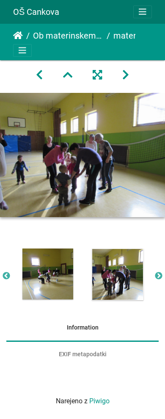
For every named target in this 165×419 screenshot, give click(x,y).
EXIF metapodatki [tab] (83, 354)
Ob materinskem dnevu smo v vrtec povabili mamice (68, 36)
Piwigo (99, 401)
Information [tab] (83, 327)
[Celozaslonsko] (97, 75)
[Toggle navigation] (142, 12)
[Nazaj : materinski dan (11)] (39, 75)
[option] (47, 274)
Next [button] (158, 276)
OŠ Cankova (36, 12)
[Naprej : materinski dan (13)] (125, 75)
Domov (18, 35)
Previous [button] (6, 276)
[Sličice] (67, 75)
